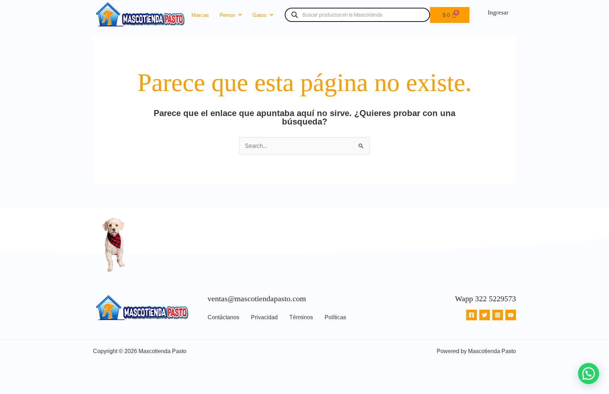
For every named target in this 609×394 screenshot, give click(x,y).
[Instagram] (497, 315)
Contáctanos (223, 317)
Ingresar (498, 12)
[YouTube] (510, 315)
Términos (301, 317)
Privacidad (264, 317)
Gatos (259, 15)
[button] (230, 15)
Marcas (200, 15)
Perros (227, 15)
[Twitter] (484, 315)
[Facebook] (471, 315)
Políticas (335, 317)
